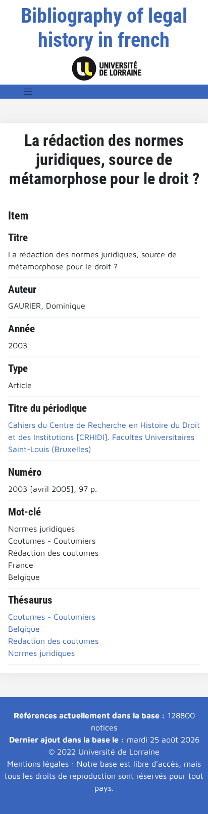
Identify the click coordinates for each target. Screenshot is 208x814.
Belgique (24, 628)
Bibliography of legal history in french (104, 28)
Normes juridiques (41, 652)
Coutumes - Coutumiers (51, 616)
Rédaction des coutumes (53, 640)
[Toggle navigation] (28, 92)
